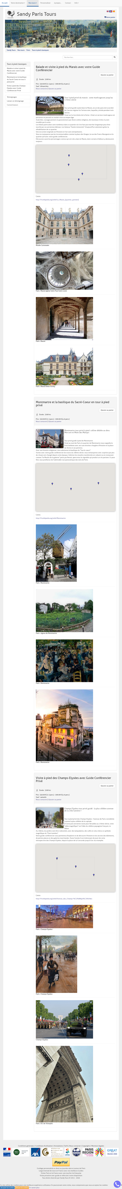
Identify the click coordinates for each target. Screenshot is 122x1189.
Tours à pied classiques (40, 50)
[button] (69, 156)
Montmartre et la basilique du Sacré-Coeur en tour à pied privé (16, 79)
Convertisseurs (12, 105)
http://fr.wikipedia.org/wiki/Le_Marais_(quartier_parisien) (57, 200)
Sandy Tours (11, 50)
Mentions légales (97, 1146)
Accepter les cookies (7, 1188)
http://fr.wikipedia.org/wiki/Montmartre (51, 518)
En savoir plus (34, 1188)
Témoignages (12, 97)
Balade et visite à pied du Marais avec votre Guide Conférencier (16, 70)
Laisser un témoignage (15, 101)
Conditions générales (26, 1146)
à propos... (57, 3)
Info (75, 3)
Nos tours (32, 3)
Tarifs (66, 1146)
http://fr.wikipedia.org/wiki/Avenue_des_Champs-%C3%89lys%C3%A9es (64, 899)
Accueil (4, 3)
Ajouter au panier (107, 75)
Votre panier (110, 17)
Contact (68, 3)
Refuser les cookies (22, 1188)
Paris (28, 50)
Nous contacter (41, 89)
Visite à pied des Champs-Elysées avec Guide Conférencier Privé (16, 88)
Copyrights (86, 1146)
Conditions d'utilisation (44, 1146)
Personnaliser (45, 3)
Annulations (58, 1146)
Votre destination (17, 3)
